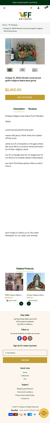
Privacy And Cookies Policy (25, 395)
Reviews (32, 108)
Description (19, 108)
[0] (45, 8)
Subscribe (25, 360)
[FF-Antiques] (25, 16)
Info (25, 379)
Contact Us (25, 398)
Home (25, 372)
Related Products (25, 268)
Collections (25, 376)
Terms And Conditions (25, 392)
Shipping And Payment (25, 389)
